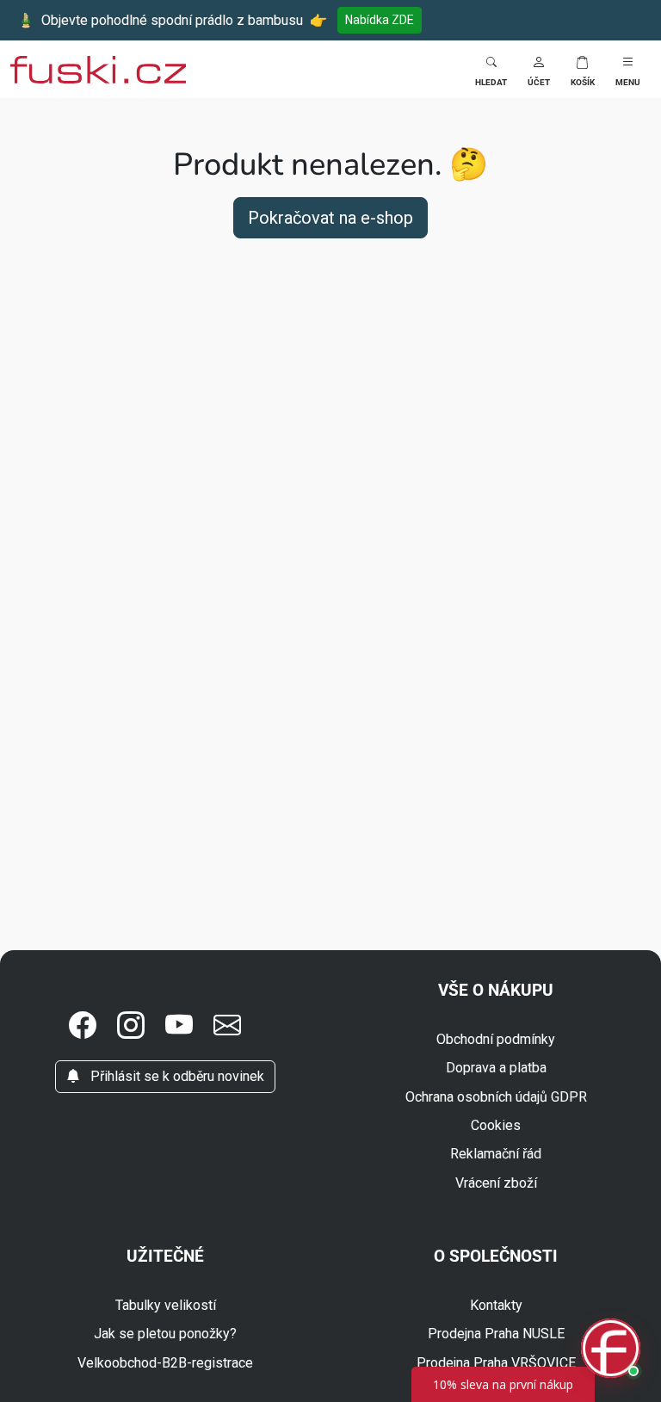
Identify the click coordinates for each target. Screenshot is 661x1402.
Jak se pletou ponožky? (165, 1333)
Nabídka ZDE (379, 20)
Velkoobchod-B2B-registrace (165, 1363)
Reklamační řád (495, 1154)
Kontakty (496, 1305)
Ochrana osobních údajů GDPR (496, 1097)
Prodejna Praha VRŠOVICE (496, 1363)
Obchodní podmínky (495, 1039)
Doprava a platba (496, 1067)
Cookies (496, 1125)
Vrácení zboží (496, 1183)
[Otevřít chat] (610, 1349)
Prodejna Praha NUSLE (496, 1333)
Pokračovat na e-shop (330, 217)
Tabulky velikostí (165, 1305)
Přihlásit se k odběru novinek (175, 1076)
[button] (538, 69)
